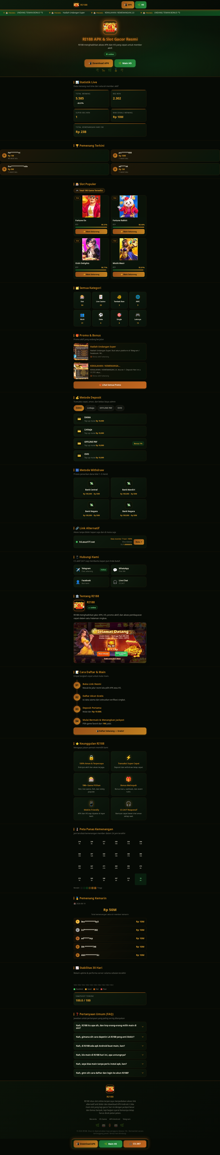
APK (128, 4)
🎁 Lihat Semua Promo (110, 385)
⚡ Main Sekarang (91, 231)
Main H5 (125, 63)
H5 (141, 4)
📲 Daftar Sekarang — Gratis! (110, 731)
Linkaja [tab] (90, 408)
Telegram (126, 1119)
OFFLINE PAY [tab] (106, 408)
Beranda (93, 1119)
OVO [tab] (120, 408)
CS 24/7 (135, 1143)
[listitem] (82, 300)
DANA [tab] (79, 408)
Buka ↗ (139, 542)
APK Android (114, 1119)
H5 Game (103, 1119)
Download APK (99, 63)
